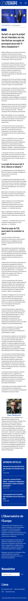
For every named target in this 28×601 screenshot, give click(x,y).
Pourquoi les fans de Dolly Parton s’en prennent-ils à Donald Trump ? (13, 468)
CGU (2, 591)
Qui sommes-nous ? (7, 589)
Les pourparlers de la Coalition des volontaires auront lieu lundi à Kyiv (14, 496)
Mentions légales (19, 589)
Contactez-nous (10, 591)
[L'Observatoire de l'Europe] (9, 3)
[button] (20, 3)
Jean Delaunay (16, 25)
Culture (4, 29)
